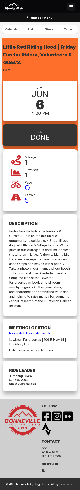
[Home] (14, 6)
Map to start (16, 333)
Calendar (12, 29)
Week (49, 29)
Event (6, 69)
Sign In (46, 470)
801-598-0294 (18, 379)
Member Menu (41, 17)
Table (68, 29)
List (31, 29)
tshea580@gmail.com (23, 383)
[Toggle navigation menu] (71, 7)
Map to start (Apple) (39, 333)
